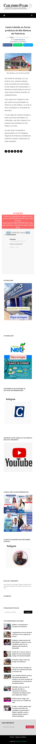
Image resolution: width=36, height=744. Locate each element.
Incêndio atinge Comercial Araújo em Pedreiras (21, 661)
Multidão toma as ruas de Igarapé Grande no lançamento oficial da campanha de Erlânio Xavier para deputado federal (21, 691)
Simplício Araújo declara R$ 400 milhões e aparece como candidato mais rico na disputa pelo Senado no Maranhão (21, 644)
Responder (12, 247)
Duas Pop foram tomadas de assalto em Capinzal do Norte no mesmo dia (22, 669)
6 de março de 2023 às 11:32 (18, 241)
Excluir (17, 247)
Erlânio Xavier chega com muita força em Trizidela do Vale (21, 700)
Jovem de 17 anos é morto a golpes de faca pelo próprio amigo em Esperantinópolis (21, 654)
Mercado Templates (21, 741)
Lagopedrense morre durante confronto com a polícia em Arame (22, 634)
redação (11, 37)
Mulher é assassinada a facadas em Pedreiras (20, 625)
